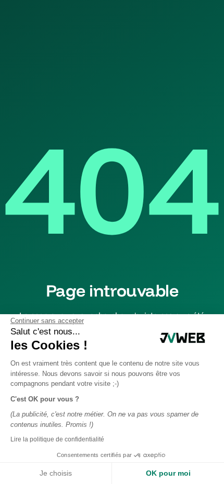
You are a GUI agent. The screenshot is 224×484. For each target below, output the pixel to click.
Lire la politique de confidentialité (57, 439)
